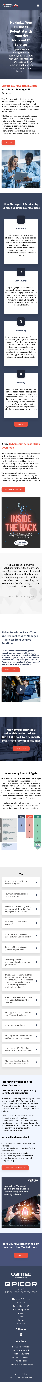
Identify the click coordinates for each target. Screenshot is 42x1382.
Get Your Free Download (13, 489)
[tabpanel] (21, 581)
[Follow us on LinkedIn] (21, 1334)
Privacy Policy (21, 1374)
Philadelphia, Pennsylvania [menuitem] (21, 1364)
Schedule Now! (21, 749)
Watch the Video (10, 670)
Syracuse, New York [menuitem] (21, 1350)
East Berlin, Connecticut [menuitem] (21, 1357)
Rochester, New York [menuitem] (21, 1346)
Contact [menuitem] (21, 1320)
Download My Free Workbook (15, 1168)
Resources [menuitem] (21, 1302)
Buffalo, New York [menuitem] (21, 1353)
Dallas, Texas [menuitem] (21, 1360)
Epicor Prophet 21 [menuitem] (21, 1309)
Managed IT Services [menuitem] (21, 1299)
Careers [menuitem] (21, 1316)
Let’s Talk (8, 142)
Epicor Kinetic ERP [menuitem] (21, 1306)
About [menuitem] (21, 1313)
